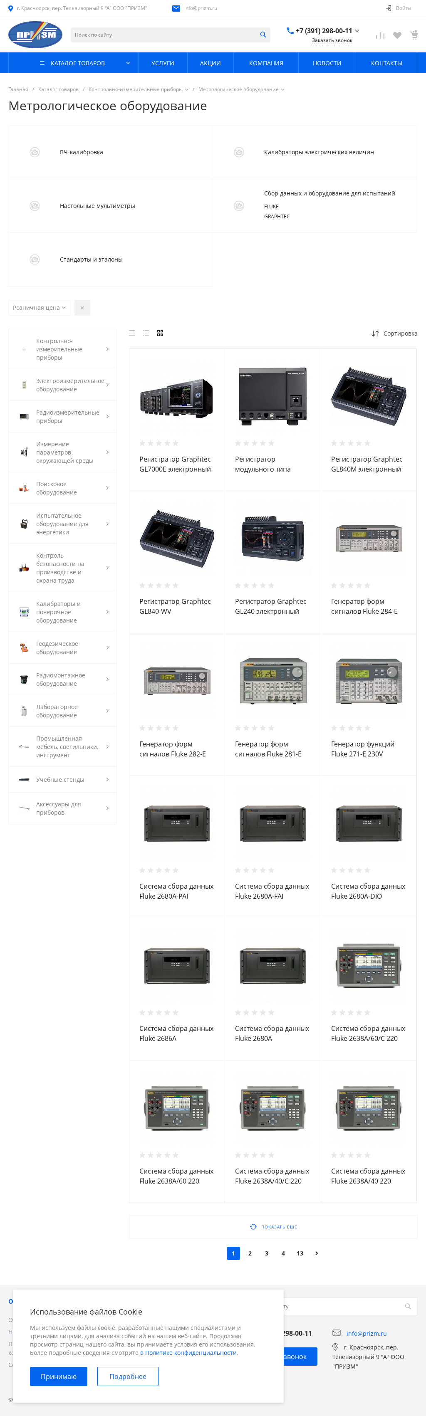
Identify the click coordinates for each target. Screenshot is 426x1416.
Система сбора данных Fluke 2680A (272, 1033)
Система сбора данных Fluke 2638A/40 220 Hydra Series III (368, 1181)
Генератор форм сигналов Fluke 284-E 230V (364, 611)
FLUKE (271, 206)
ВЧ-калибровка (81, 152)
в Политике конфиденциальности (188, 1353)
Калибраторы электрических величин (319, 152)
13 (300, 1253)
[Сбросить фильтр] (82, 308)
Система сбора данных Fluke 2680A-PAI (176, 891)
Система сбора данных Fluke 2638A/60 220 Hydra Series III (176, 1181)
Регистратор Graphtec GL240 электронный (271, 606)
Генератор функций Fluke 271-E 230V (362, 749)
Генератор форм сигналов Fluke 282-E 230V (172, 754)
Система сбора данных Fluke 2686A (176, 1033)
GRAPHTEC (277, 216)
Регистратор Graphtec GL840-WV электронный (175, 611)
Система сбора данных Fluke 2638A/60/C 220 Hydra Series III (368, 1038)
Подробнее (127, 1376)
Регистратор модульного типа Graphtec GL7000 (263, 469)
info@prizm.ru (200, 8)
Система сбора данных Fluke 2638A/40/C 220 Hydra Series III (272, 1181)
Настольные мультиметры (97, 206)
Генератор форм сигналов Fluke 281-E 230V (268, 754)
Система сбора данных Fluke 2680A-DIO (368, 891)
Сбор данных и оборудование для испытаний (329, 193)
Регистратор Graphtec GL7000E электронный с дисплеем (175, 469)
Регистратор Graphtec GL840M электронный (367, 464)
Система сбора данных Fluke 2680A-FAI (272, 891)
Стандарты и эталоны (91, 259)
